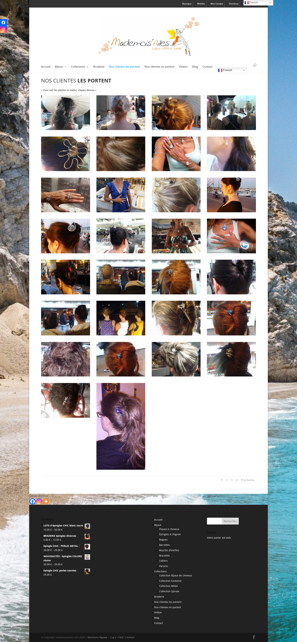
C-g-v (113, 637)
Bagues (163, 539)
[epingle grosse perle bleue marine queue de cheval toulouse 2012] (120, 468)
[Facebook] (33, 501)
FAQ (120, 637)
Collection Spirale (169, 591)
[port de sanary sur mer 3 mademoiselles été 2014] (231, 129)
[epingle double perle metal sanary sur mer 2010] (176, 334)
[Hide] (1, 36)
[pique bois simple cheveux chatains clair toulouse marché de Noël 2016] (120, 170)
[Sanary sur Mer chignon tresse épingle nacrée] (176, 129)
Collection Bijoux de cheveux (175, 575)
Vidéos (183, 67)
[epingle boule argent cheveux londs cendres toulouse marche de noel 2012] (176, 375)
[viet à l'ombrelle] (65, 129)
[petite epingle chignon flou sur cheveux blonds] (176, 211)
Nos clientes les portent (124, 67)
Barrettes (164, 545)
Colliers (163, 560)
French (227, 70)
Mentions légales (97, 637)
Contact (207, 67)
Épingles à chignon (170, 534)
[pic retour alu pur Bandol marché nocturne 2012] (65, 252)
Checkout (234, 4)
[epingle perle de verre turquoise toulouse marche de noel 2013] (176, 293)
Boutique (186, 4)
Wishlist (201, 4)
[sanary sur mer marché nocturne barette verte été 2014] (120, 129)
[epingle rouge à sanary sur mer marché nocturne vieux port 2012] (65, 293)
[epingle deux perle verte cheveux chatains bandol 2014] (120, 334)
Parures (163, 566)
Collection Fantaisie (170, 580)
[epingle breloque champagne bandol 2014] (65, 416)
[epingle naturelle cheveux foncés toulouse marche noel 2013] (65, 334)
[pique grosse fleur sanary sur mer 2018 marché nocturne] (65, 170)
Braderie (98, 67)
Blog (195, 67)
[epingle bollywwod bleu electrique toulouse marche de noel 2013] (120, 375)
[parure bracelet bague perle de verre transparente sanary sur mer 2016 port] (65, 211)
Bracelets (164, 555)
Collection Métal (168, 586)
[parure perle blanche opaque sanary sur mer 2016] (120, 211)
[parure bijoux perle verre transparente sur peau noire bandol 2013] (176, 170)
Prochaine (247, 480)
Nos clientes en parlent (159, 67)
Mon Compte (217, 4)
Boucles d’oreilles (169, 550)
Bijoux (59, 67)
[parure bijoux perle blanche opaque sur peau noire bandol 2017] (176, 252)
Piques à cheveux (169, 529)
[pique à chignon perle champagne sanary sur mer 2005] (120, 252)
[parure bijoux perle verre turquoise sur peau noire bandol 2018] (231, 252)
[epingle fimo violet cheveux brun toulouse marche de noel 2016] (65, 375)
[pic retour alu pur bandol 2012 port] (231, 211)
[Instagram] (39, 501)
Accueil (45, 67)
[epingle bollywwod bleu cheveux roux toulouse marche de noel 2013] (231, 334)
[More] (46, 501)
